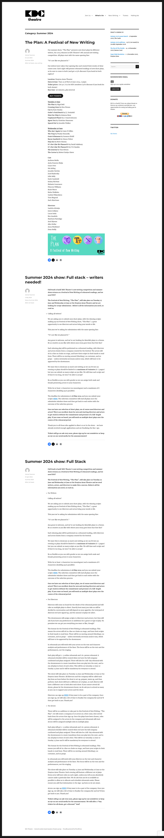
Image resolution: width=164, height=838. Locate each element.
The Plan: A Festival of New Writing (60, 42)
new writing (38, 63)
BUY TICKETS (55, 96)
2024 (26, 63)
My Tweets (113, 133)
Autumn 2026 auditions (117, 42)
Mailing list (135, 15)
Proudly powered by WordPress (72, 829)
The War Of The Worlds (117, 48)
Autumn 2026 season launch (119, 36)
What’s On (99, 15)
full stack (31, 63)
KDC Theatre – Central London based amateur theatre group (43, 829)
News (26, 300)
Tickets (125, 15)
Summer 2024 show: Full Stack (55, 461)
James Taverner (30, 55)
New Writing (113, 15)
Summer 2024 (29, 60)
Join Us (87, 15)
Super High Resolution (117, 54)
